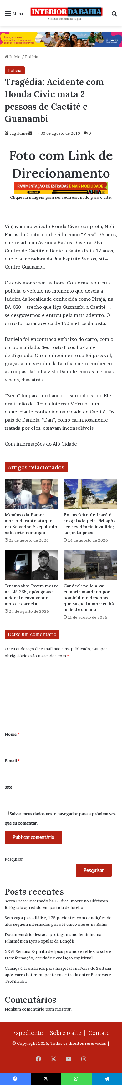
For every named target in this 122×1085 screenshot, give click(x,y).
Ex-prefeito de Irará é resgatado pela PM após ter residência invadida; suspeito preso (89, 523)
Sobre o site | (69, 1033)
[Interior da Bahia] (67, 13)
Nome (12, 734)
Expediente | (30, 1033)
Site (8, 787)
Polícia (31, 56)
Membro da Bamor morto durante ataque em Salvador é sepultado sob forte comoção (31, 523)
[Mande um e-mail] (30, 133)
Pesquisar (14, 859)
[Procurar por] (114, 15)
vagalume (18, 133)
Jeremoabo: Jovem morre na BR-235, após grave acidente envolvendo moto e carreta (31, 594)
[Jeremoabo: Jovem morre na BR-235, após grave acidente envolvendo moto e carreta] (31, 565)
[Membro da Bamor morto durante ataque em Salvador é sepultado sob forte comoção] (31, 494)
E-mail (12, 760)
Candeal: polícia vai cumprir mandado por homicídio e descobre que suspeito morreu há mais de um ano (89, 597)
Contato (99, 1033)
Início (14, 56)
